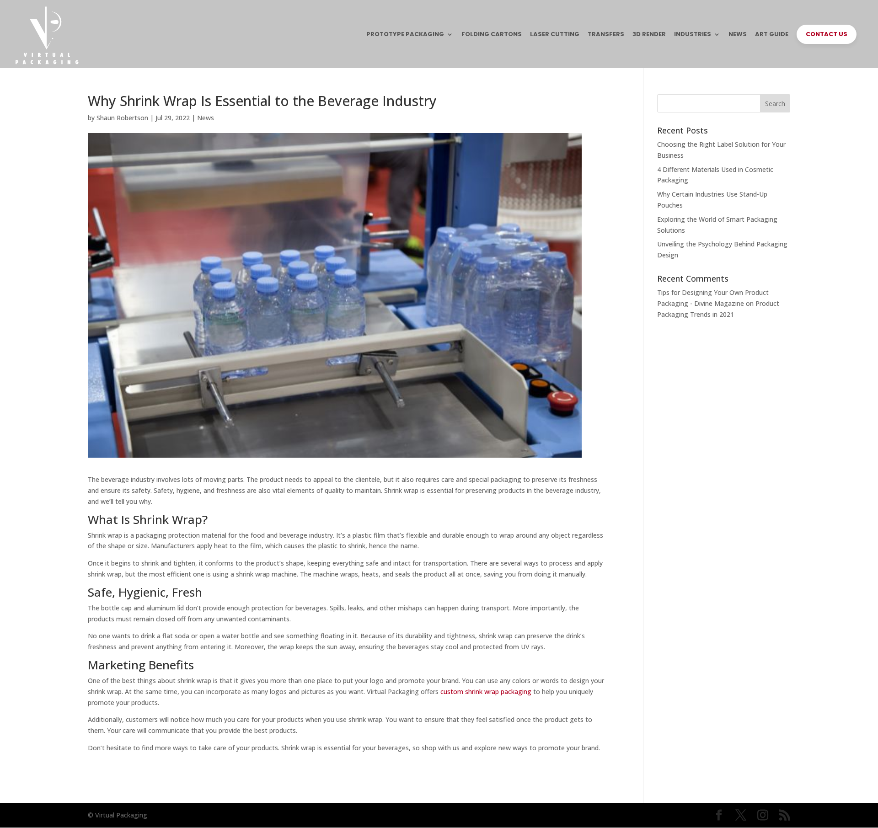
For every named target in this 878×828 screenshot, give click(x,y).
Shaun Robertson (122, 117)
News (205, 117)
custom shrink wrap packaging (485, 691)
